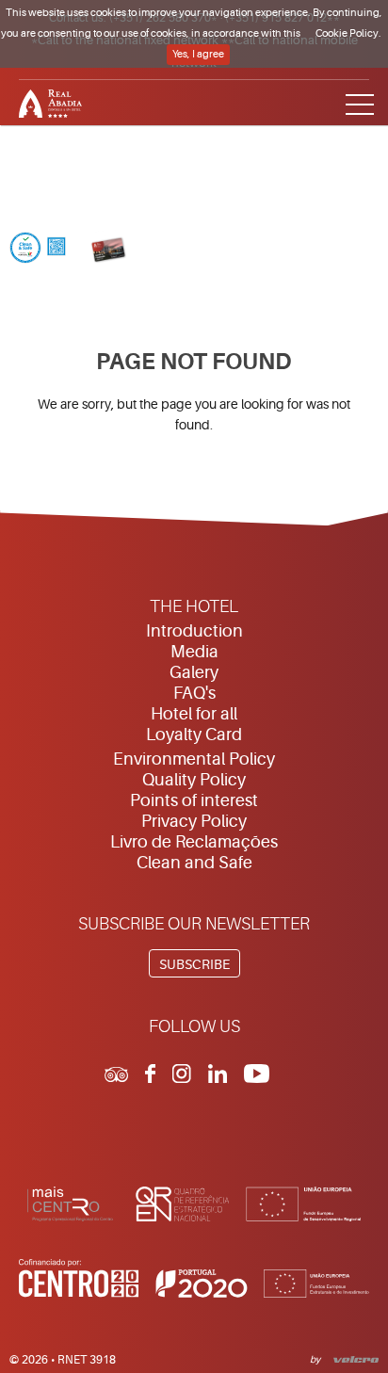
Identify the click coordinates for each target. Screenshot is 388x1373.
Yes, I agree (198, 54)
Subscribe (194, 964)
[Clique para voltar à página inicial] (194, 101)
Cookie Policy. (348, 33)
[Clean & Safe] (37, 250)
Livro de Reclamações (194, 841)
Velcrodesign (353, 1358)
